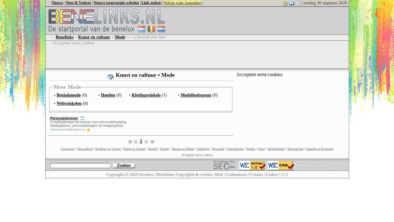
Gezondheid (85, 148)
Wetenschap (295, 148)
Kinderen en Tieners (108, 148)
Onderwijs (203, 148)
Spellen (250, 148)
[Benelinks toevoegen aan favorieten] (291, 3)
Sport (261, 148)
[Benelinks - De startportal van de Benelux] (110, 32)
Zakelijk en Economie (320, 148)
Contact (256, 174)
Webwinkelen (276, 148)
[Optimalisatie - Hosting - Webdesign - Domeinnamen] (224, 163)
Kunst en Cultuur (134, 148)
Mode (168, 75)
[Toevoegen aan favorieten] (88, 129)
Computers (68, 148)
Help (219, 174)
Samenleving (235, 148)
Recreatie (218, 148)
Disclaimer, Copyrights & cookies (184, 174)
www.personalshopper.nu (68, 129)
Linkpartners (236, 174)
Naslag (164, 148)
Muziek (152, 148)
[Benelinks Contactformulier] (297, 3)
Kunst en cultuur (136, 75)
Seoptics (146, 174)
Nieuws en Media (183, 148)
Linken (272, 174)
